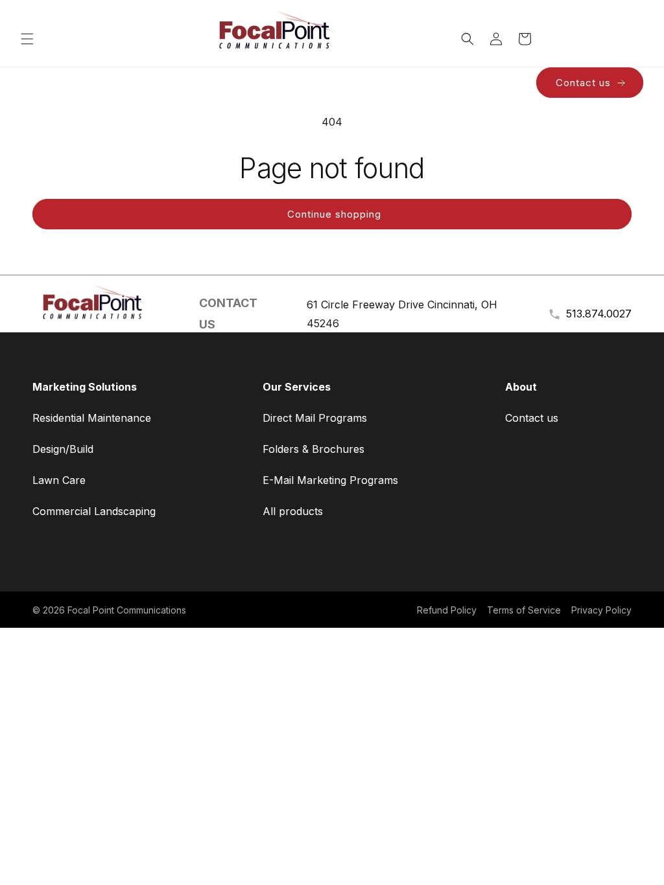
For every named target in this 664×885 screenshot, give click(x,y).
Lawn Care (59, 480)
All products (293, 511)
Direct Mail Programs (315, 417)
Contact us (583, 82)
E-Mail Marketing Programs (330, 480)
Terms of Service (524, 609)
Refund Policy (447, 609)
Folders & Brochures (313, 448)
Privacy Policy (601, 609)
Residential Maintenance (91, 417)
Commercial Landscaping (94, 511)
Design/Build (62, 448)
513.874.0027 (599, 313)
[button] (27, 39)
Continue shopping (334, 214)
